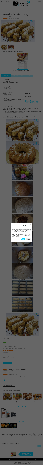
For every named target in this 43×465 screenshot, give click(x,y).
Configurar (28, 239)
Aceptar (23, 239)
